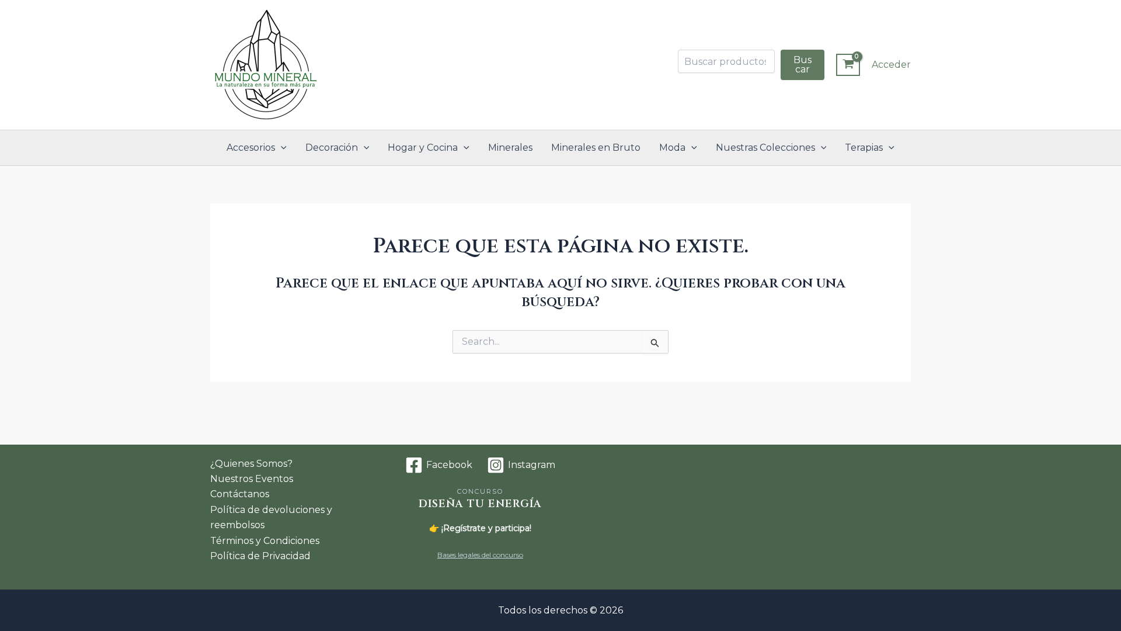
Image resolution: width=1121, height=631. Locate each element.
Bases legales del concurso (480, 554)
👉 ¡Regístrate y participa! (480, 528)
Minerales (510, 147)
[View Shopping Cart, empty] (848, 65)
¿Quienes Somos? (251, 463)
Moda (672, 147)
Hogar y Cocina (423, 147)
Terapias (864, 147)
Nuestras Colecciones (765, 147)
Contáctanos (239, 494)
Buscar (802, 64)
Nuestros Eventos (251, 478)
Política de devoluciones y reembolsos (271, 517)
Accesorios (251, 147)
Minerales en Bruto (595, 147)
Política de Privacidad (260, 555)
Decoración (331, 147)
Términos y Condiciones (264, 540)
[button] (281, 147)
